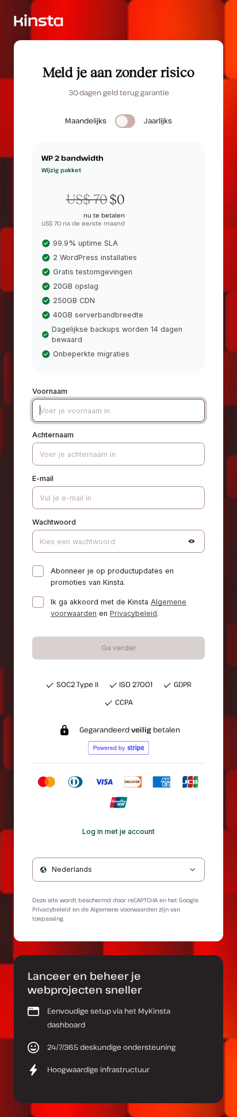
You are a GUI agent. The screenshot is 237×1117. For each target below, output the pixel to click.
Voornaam (49, 391)
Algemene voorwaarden (123, 909)
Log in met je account (118, 831)
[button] (191, 541)
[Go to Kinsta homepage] (38, 20)
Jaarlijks (158, 121)
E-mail (42, 478)
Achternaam (53, 434)
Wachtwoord (54, 522)
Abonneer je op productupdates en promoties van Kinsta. (112, 577)
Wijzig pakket (61, 170)
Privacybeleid (133, 613)
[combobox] (118, 870)
